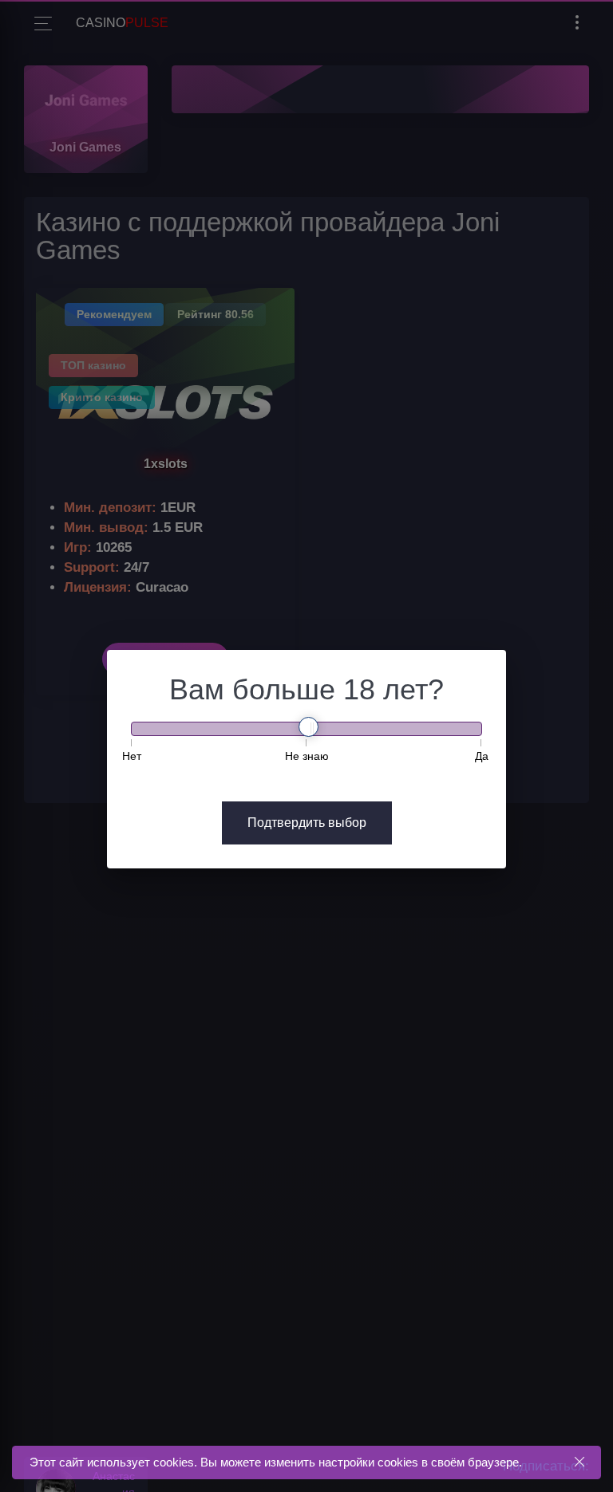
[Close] (579, 1462)
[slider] (308, 727)
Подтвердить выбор (306, 822)
